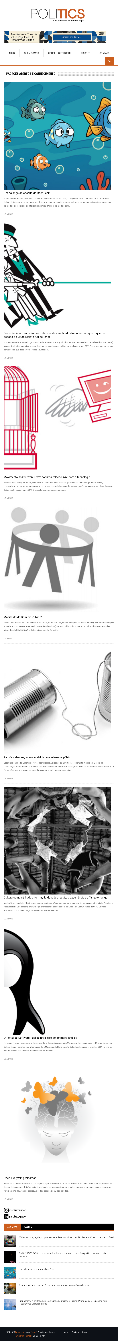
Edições (85, 53)
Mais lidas (12, 1227)
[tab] (12, 1227)
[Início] (59, 15)
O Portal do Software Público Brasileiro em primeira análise (40, 1037)
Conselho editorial (60, 53)
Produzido (19, 1332)
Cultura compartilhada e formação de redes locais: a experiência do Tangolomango (55, 897)
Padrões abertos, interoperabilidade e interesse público (38, 757)
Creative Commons (24, 1336)
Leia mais (9, 214)
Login (84, 1332)
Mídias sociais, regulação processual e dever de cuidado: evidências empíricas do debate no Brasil (66, 1237)
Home (65, 1332)
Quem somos (31, 53)
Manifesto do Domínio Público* (23, 617)
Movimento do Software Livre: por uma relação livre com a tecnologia (47, 477)
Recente (28, 1227)
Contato (105, 53)
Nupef (34, 1332)
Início (11, 53)
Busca (109, 61)
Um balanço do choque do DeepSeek (27, 193)
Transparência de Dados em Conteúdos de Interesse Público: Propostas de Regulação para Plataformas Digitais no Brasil (63, 1302)
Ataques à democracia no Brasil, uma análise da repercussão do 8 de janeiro (56, 1285)
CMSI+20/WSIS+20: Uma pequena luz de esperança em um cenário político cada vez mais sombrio (62, 1254)
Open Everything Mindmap (20, 1178)
